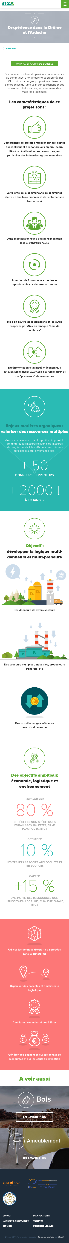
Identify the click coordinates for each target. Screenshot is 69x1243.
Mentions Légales (43, 1226)
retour (11, 48)
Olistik (61, 1237)
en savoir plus (34, 1117)
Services (7, 1226)
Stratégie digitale (46, 1237)
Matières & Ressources (16, 1221)
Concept (8, 1216)
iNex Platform (41, 1216)
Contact (38, 1221)
